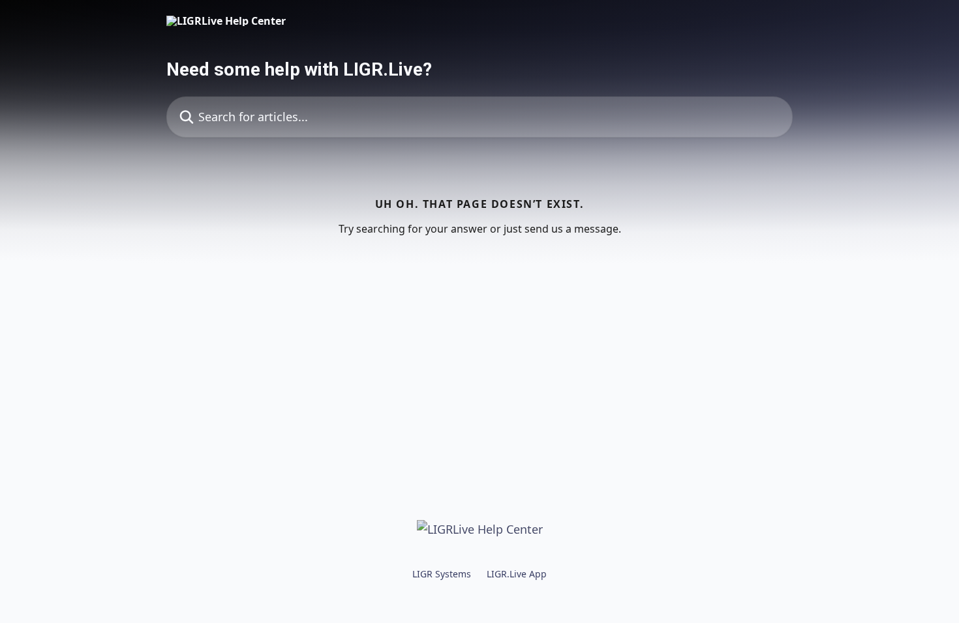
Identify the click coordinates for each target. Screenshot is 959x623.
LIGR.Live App (517, 574)
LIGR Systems (441, 574)
